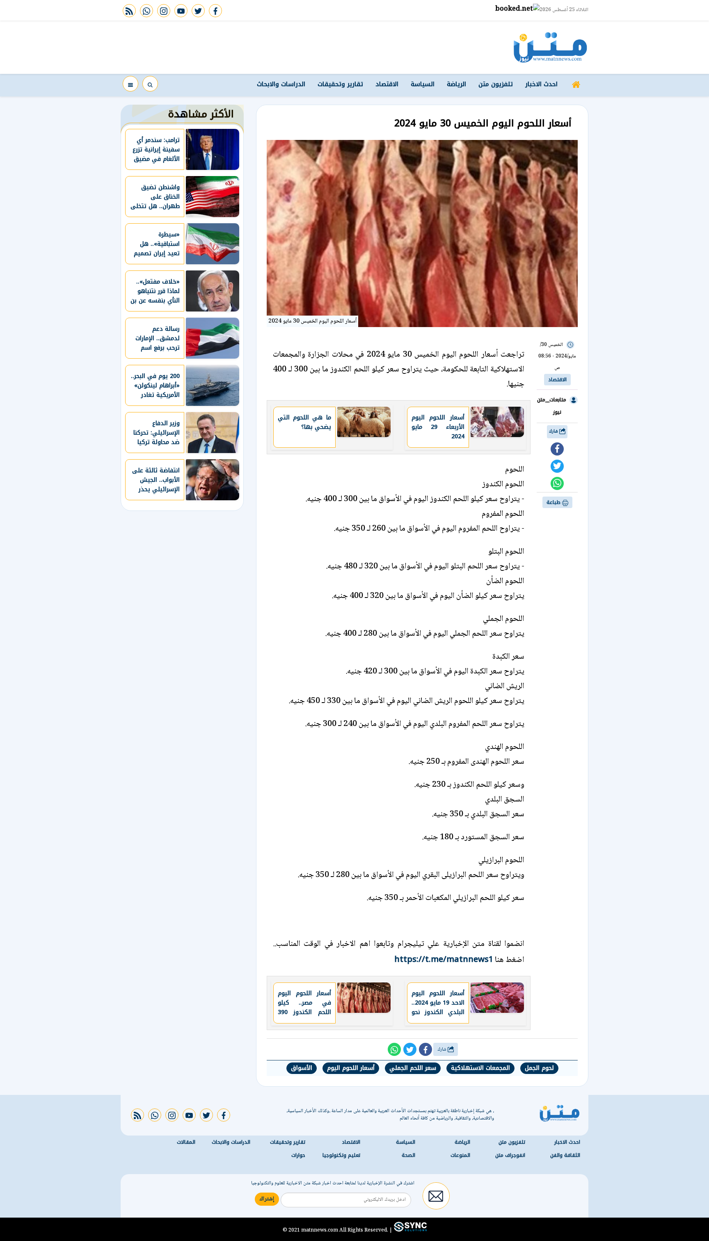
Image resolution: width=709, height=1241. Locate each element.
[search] (150, 84)
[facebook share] (557, 449)
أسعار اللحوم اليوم (351, 1068)
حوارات (298, 1155)
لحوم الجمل (539, 1068)
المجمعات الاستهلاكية (480, 1068)
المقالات (186, 1142)
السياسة (423, 84)
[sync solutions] (409, 1229)
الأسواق (301, 1068)
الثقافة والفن (565, 1155)
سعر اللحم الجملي (412, 1068)
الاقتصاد (386, 84)
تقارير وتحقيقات (340, 84)
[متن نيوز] (550, 47)
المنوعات (460, 1155)
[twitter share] (557, 466)
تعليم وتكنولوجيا (341, 1155)
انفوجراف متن (510, 1155)
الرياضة (456, 84)
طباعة (554, 502)
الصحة (408, 1155)
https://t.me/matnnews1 (443, 959)
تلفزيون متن (495, 84)
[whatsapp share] (557, 483)
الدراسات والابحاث (281, 84)
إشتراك (267, 1199)
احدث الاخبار (541, 84)
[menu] (130, 84)
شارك (554, 431)
